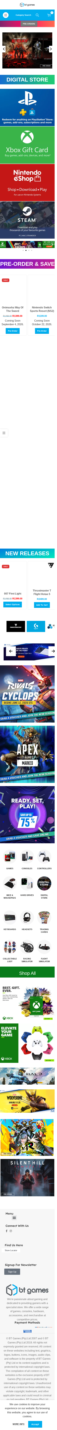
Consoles (27, 868)
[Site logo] (27, 4)
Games (9, 868)
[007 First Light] (12, 577)
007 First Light (12, 593)
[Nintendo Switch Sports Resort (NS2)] (42, 290)
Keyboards (10, 929)
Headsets (27, 929)
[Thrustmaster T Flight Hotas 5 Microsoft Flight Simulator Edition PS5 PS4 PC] (42, 575)
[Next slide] (50, 49)
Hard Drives (27, 895)
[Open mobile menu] (6, 15)
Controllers (44, 868)
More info (19, 1424)
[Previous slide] (4, 49)
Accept (35, 1424)
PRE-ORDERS (29, 24)
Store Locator (11, 1250)
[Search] (37, 15)
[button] (2, 245)
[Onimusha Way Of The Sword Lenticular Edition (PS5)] (12, 290)
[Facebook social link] (7, 1231)
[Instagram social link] (11, 1231)
